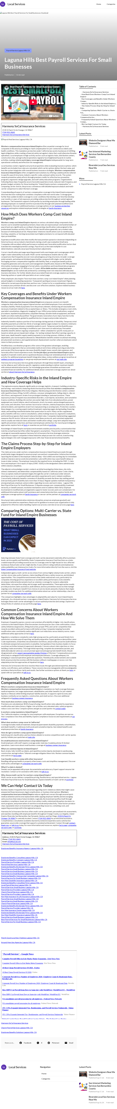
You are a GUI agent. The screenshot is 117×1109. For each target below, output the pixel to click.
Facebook (27, 1043)
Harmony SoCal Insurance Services (15, 134)
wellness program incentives (12, 359)
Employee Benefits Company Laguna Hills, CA (19, 860)
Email (71, 1043)
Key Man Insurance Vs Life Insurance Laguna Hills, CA (22, 896)
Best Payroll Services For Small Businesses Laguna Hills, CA (24, 919)
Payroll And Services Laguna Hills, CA (15, 864)
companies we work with (21, 593)
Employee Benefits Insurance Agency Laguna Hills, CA (22, 848)
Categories (111, 4)
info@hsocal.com (14, 841)
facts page (17, 755)
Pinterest (55, 1043)
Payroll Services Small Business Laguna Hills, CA (20, 887)
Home (98, 4)
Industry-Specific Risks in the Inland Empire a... (99, 103)
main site (31, 737)
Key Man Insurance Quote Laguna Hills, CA (18, 910)
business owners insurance (22, 698)
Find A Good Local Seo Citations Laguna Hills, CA (20, 938)
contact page (60, 708)
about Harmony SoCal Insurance (21, 372)
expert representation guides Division (32, 653)
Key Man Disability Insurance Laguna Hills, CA (19, 880)
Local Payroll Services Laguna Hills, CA (16, 885)
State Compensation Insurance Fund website (18, 569)
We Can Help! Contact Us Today (94, 124)
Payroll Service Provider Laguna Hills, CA (17, 908)
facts (26, 425)
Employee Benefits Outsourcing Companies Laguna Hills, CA (24, 876)
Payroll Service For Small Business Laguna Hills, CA (21, 878)
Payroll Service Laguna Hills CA (18, 50)
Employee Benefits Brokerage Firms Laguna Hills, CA (22, 867)
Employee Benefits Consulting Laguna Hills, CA (19, 857)
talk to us (27, 672)
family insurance (55, 208)
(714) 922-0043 (8, 132)
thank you (5, 825)
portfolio (52, 425)
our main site (62, 359)
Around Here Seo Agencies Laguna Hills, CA (18, 942)
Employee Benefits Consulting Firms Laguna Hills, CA (22, 883)
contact (72, 823)
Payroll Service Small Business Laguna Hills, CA (19, 869)
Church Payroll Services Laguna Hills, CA (17, 892)
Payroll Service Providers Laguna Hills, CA (17, 862)
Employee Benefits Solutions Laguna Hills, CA (19, 1032)
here (23, 288)
